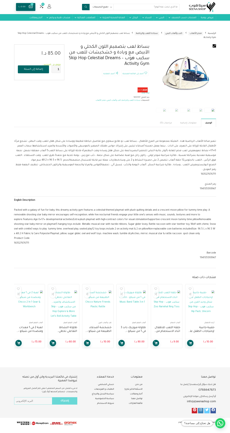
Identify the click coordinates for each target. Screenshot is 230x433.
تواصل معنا (136, 399)
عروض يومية (207, 17)
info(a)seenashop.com (201, 401)
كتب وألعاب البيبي (173, 33)
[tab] (208, 123)
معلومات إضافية (188, 123)
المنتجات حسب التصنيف (183, 17)
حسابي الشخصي (106, 384)
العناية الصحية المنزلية (114, 17)
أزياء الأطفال (209, 323)
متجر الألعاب (196, 33)
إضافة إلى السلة (33, 69)
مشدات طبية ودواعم (59, 17)
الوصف (208, 123)
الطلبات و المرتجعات (104, 389)
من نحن (138, 384)
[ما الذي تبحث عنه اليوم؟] (86, 7)
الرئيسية (212, 33)
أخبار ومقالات (35, 17)
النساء (148, 17)
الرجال (135, 17)
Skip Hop (145, 93)
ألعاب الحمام (175, 323)
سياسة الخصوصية (104, 399)
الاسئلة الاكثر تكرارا (133, 389)
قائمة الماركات (135, 403)
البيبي (161, 17)
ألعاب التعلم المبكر (139, 323)
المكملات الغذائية (86, 17)
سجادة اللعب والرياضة (147, 33)
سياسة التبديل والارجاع (103, 394)
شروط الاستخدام (105, 403)
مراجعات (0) (166, 123)
